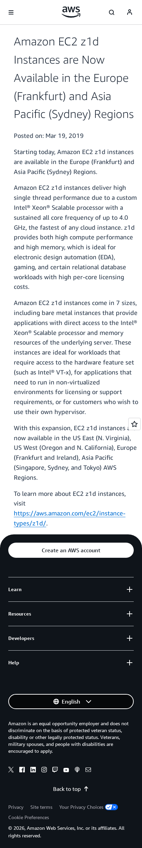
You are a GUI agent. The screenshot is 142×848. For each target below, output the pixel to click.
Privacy (15, 807)
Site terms (41, 807)
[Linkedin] (33, 770)
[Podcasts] (77, 770)
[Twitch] (55, 770)
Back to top (67, 788)
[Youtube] (66, 770)
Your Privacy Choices (81, 807)
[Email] (88, 770)
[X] (11, 770)
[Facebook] (22, 770)
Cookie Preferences (28, 817)
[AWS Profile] (129, 12)
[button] (71, 550)
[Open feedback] (134, 424)
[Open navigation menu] (11, 12)
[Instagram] (44, 770)
